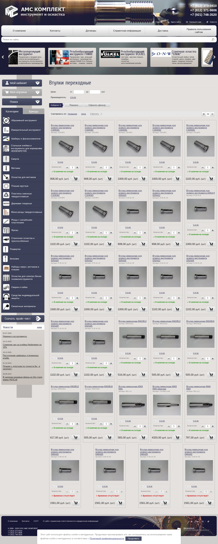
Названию (72, 114)
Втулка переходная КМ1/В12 (133, 321)
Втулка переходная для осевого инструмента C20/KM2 (96, 127)
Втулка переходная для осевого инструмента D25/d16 (130, 258)
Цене (83, 114)
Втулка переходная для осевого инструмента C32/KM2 (62, 193)
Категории (12, 111)
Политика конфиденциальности (196, 530)
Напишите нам (195, 22)
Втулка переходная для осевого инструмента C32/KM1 (198, 127)
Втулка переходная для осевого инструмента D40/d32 (196, 452)
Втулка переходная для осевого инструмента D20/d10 (130, 193)
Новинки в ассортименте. (15, 336)
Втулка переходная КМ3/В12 (65, 386)
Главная (159, 22)
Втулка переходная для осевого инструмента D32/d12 (164, 258)
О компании (13, 521)
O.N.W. (73, 97)
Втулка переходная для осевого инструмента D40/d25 (151, 452)
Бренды (33, 111)
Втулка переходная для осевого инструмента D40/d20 (107, 452)
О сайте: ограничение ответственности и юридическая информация (70, 521)
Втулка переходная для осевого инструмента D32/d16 (198, 258)
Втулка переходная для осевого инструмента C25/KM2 (164, 127)
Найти (213, 39)
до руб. (95, 92)
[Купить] (76, 179)
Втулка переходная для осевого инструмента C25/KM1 (130, 127)
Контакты (25, 521)
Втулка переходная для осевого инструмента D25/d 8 (200, 191)
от (71, 92)
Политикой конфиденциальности (107, 538)
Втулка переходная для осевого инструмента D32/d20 (62, 323)
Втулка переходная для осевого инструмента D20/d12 (164, 193)
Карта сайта (176, 22)
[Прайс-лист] (212, 114)
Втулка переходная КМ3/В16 (99, 386)
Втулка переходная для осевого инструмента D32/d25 (96, 323)
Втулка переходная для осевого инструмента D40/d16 (62, 452)
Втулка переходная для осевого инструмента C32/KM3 (96, 193)
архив (39, 327)
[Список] (204, 114)
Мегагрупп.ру (189, 528)
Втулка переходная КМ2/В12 (166, 321)
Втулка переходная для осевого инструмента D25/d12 (96, 258)
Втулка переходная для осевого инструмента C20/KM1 (62, 127)
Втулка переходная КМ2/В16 (200, 321)
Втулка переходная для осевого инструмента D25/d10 (62, 258)
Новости (213, 22)
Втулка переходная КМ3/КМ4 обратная (165, 387)
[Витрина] (208, 114)
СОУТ (36, 521)
